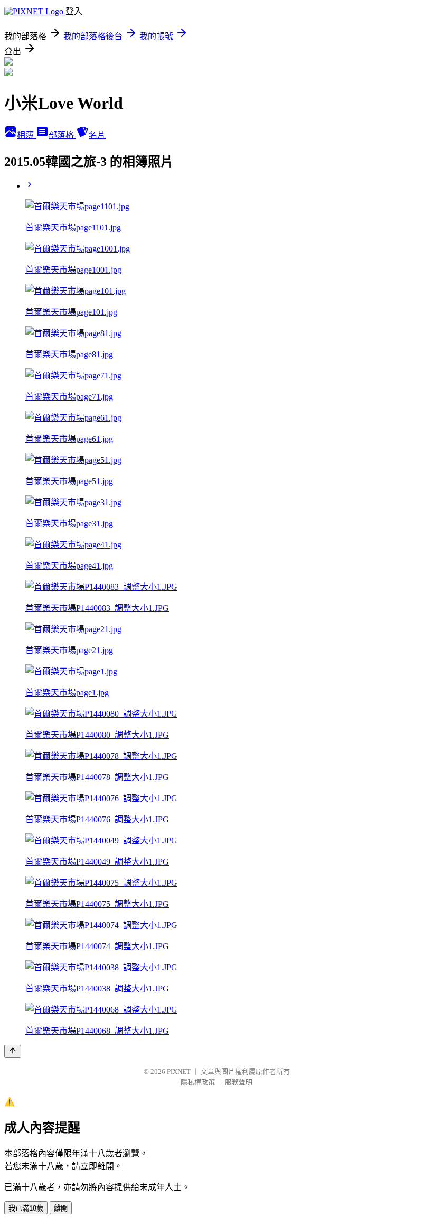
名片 (97, 135)
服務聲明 (238, 1082)
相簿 (26, 135)
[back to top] (12, 1051)
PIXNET (179, 1071)
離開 (61, 1208)
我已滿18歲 (25, 1208)
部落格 (62, 135)
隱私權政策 (198, 1082)
